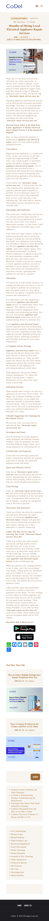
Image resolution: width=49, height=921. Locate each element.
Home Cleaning (18, 850)
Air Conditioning (18, 831)
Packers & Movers (19, 863)
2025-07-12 (19, 681)
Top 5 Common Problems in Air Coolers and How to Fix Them (24, 725)
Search (35, 777)
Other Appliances (19, 859)
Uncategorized (17, 872)
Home (16, 37)
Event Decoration (18, 847)
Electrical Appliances (19, 18)
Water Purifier (17, 875)
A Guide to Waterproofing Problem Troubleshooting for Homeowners (23, 798)
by (29, 681)
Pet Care (15, 869)
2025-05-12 (34, 18)
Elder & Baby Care (19, 840)
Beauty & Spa (17, 834)
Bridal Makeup (17, 837)
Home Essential (18, 853)
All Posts (24, 37)
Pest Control (16, 866)
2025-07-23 (19, 730)
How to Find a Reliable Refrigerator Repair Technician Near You (24, 676)
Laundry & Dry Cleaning (22, 856)
